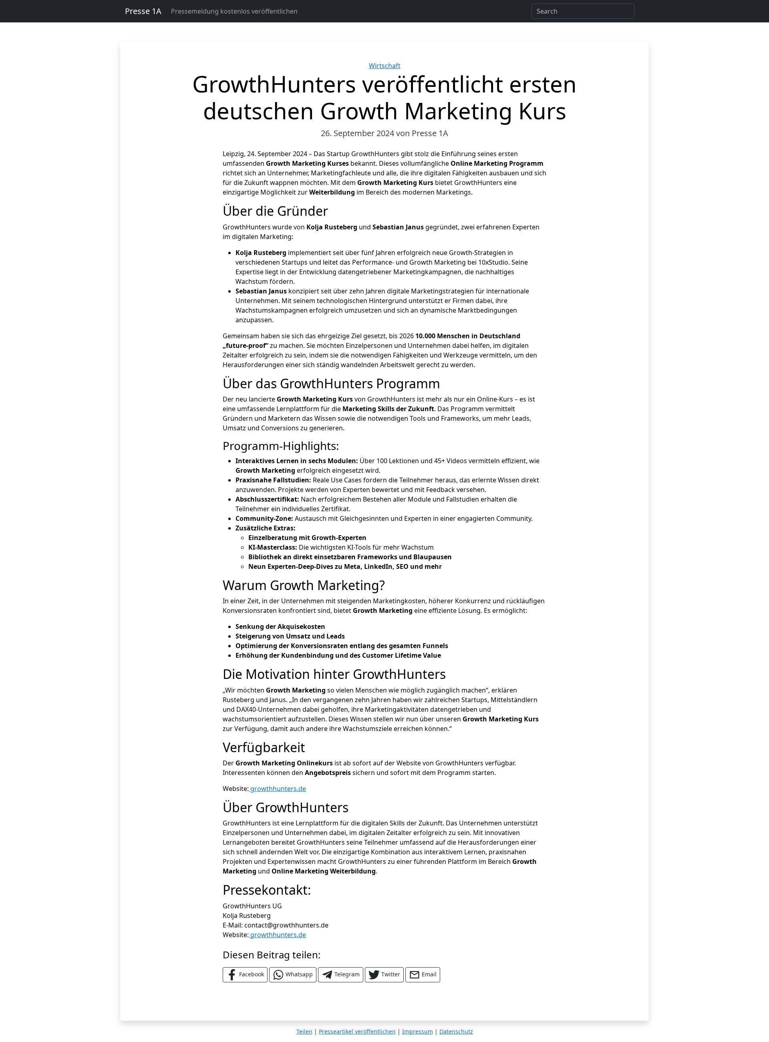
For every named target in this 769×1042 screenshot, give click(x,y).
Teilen (304, 1031)
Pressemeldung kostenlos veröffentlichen (234, 11)
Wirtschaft (385, 65)
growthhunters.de (277, 788)
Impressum (417, 1031)
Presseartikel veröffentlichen (357, 1031)
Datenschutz (456, 1031)
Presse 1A (143, 11)
